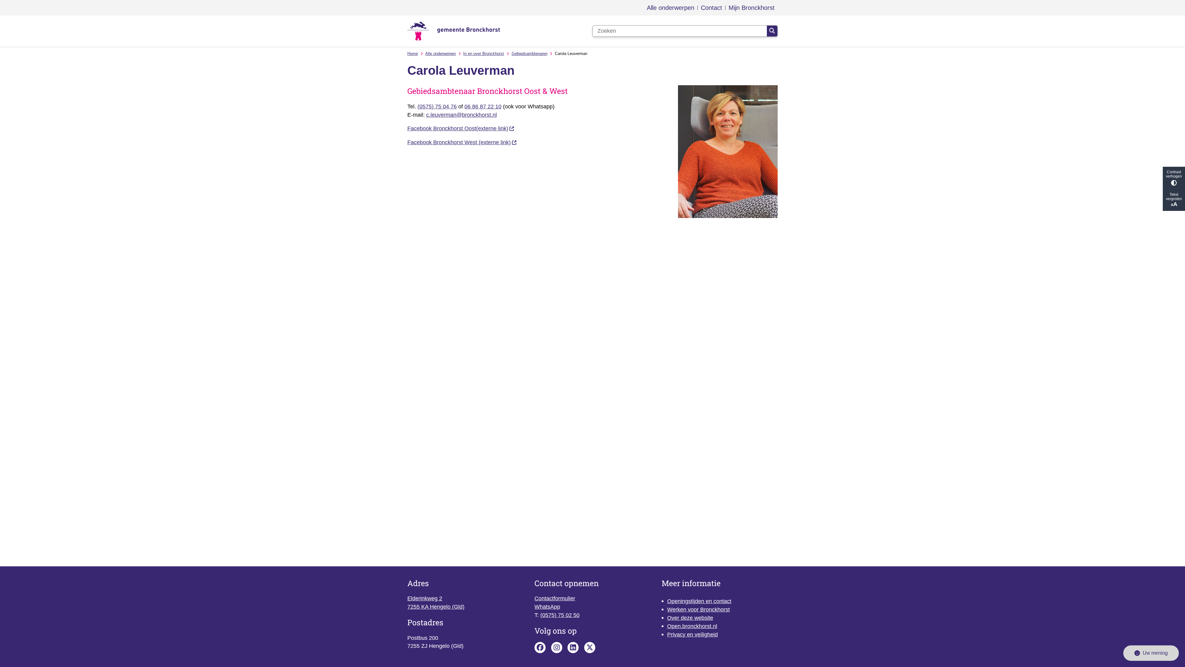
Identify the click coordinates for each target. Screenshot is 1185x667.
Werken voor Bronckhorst (698, 609)
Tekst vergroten (1174, 196)
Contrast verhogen (1174, 174)
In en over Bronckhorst (483, 53)
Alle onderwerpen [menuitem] (670, 7)
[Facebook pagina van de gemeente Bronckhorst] (540, 647)
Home (412, 53)
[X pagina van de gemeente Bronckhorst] (589, 647)
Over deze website (690, 618)
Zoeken (772, 31)
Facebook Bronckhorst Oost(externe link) (457, 128)
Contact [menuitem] (711, 7)
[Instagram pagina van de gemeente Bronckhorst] (556, 647)
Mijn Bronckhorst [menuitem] (752, 7)
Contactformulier (554, 598)
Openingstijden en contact (699, 601)
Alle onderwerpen (440, 53)
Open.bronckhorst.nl (692, 626)
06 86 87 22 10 (482, 106)
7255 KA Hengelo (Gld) (435, 607)
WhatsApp (547, 607)
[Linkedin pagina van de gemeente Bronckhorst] (573, 647)
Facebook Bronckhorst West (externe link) (459, 142)
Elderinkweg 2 (424, 598)
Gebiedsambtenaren (529, 53)
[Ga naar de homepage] (453, 31)
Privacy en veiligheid (692, 634)
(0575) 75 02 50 (560, 615)
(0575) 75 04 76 (437, 106)
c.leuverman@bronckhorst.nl (461, 115)
